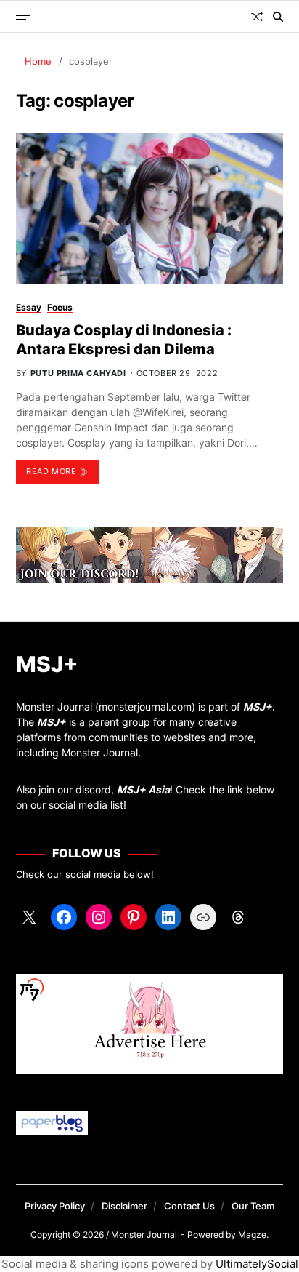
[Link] (203, 917)
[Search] (278, 17)
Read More (51, 471)
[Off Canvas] (23, 17)
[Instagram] (99, 917)
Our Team (253, 1206)
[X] (29, 917)
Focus (60, 307)
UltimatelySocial (257, 1264)
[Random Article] (257, 17)
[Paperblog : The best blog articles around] (150, 1123)
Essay (28, 307)
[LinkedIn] (168, 917)
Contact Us (189, 1206)
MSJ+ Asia (143, 789)
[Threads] (238, 917)
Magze (252, 1234)
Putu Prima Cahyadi (78, 373)
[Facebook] (64, 917)
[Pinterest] (133, 917)
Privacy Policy (55, 1206)
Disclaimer (124, 1206)
